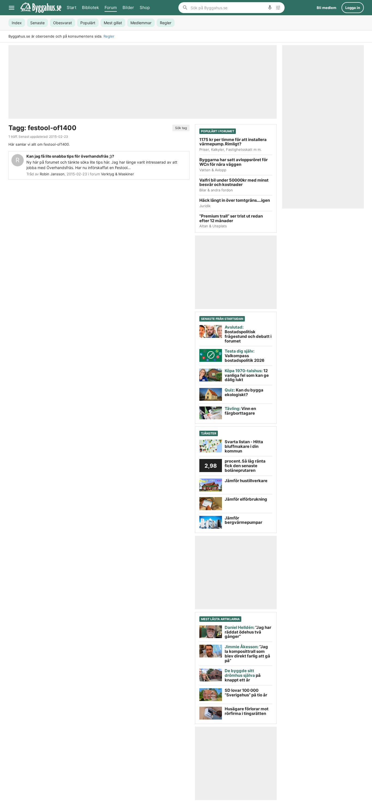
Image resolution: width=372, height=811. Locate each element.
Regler (108, 36)
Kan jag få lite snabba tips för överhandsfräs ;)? (70, 156)
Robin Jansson (52, 174)
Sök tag (181, 128)
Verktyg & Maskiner (117, 174)
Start (71, 7)
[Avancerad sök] (278, 7)
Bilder (128, 7)
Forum (111, 7)
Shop (145, 7)
